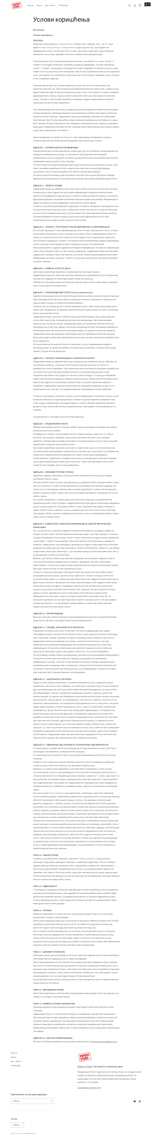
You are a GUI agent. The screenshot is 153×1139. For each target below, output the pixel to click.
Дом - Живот (16, 1061)
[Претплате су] (51, 1101)
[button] (129, 5)
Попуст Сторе (84, 1066)
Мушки (13, 1057)
